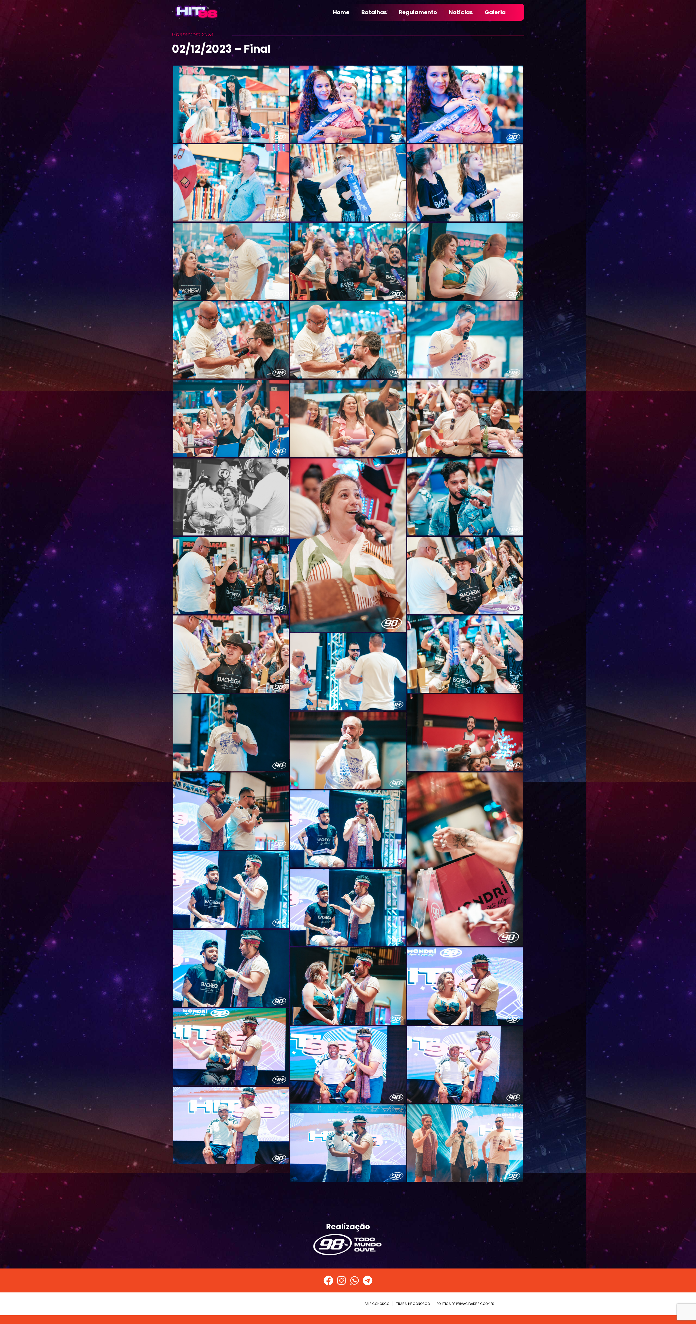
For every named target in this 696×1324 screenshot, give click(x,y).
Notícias (461, 12)
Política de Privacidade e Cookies (465, 1303)
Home (341, 12)
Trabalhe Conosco (413, 1303)
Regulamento (418, 12)
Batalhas (374, 12)
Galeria (495, 12)
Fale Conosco (377, 1303)
